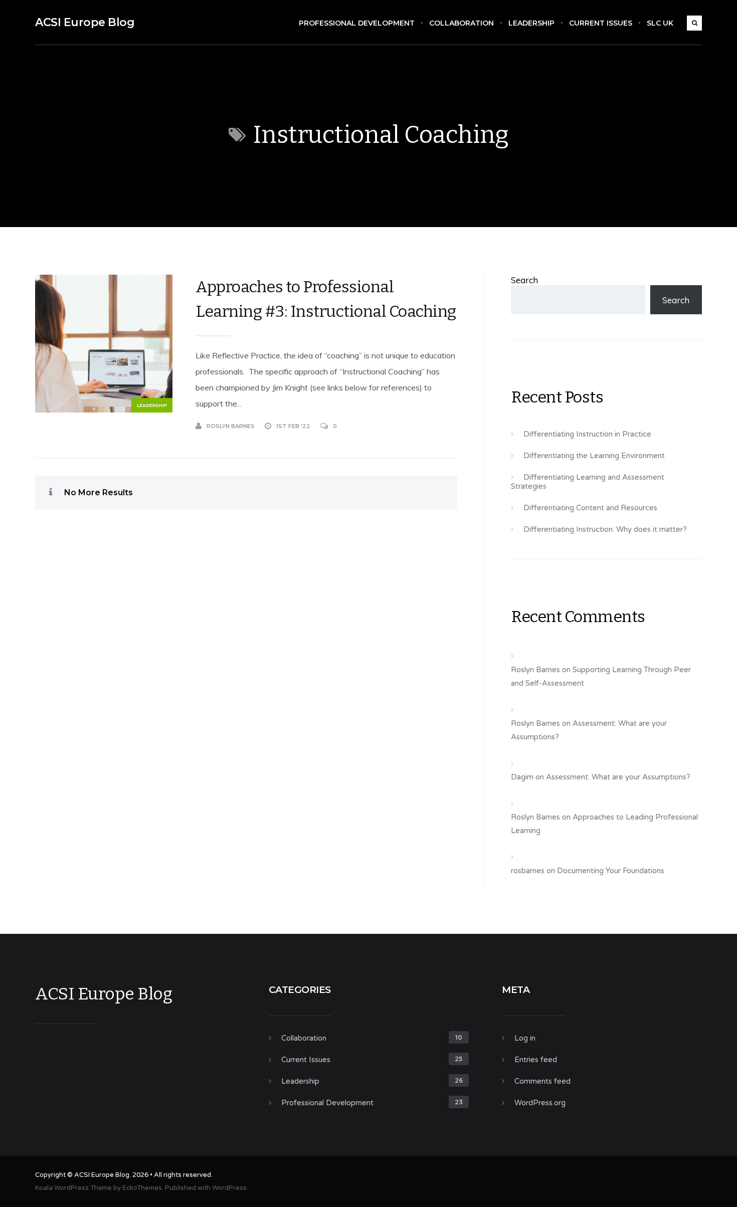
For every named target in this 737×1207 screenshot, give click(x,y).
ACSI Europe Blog (84, 22)
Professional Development (357, 23)
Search (524, 280)
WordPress (229, 1188)
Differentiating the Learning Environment (594, 455)
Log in (524, 1038)
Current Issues (600, 23)
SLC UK (660, 23)
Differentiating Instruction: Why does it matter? (605, 529)
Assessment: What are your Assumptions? (618, 776)
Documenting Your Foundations (610, 870)
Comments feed (542, 1081)
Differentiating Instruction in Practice (587, 434)
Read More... (437, 426)
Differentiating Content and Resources (590, 507)
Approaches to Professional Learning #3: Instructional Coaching (326, 299)
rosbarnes (527, 870)
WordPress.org (540, 1102)
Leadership (531, 23)
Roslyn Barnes (231, 426)
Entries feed (535, 1059)
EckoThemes (142, 1188)
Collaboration (461, 23)
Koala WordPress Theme (73, 1188)
